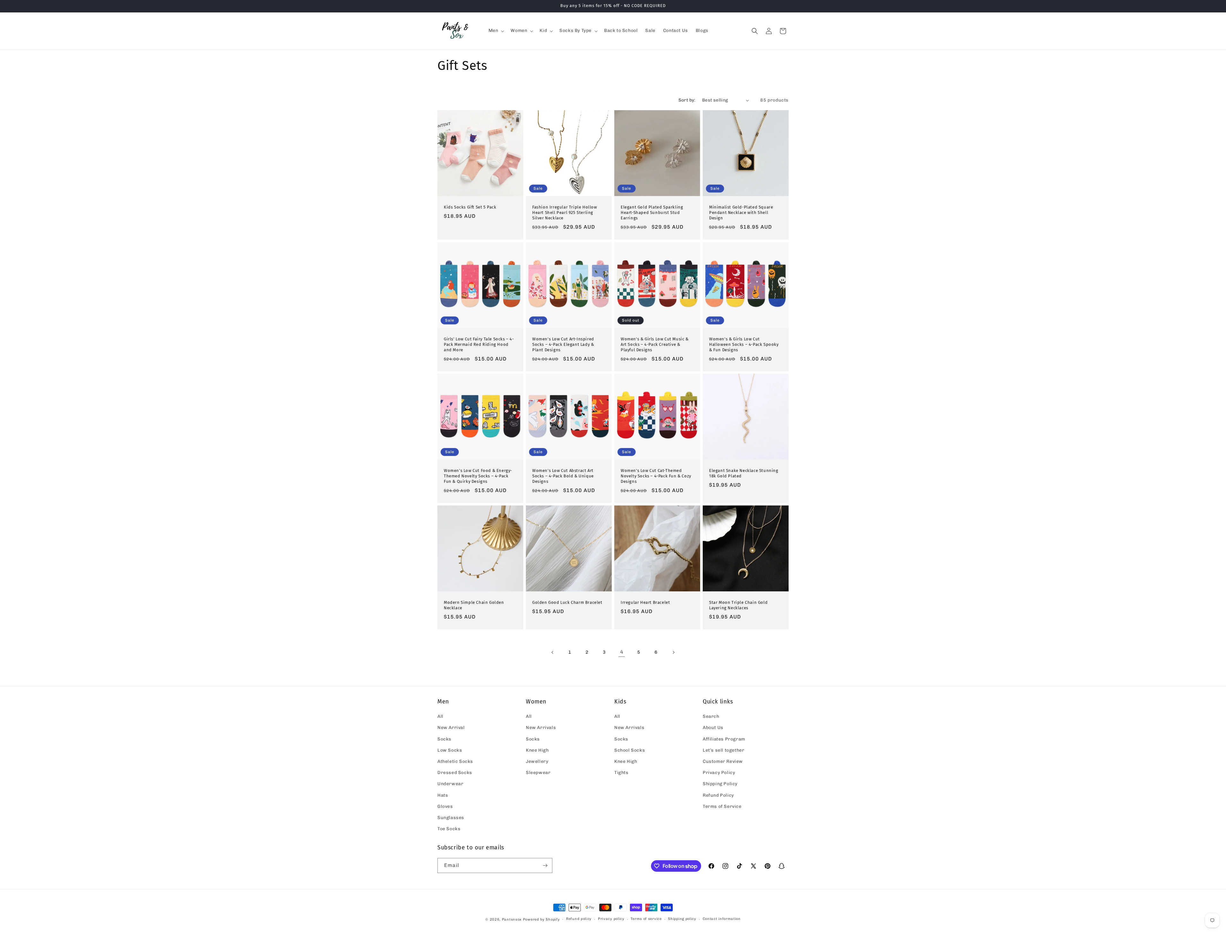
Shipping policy (682, 919)
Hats (442, 795)
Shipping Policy (720, 783)
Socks (444, 739)
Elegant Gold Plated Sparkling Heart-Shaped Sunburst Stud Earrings (652, 212)
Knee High (537, 750)
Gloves (445, 806)
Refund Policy (718, 795)
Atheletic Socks (455, 761)
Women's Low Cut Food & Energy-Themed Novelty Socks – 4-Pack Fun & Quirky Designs (478, 476)
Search (711, 716)
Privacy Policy (719, 772)
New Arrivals (541, 727)
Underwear (450, 783)
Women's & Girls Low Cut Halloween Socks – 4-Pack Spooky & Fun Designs (744, 344)
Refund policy (579, 919)
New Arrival (451, 727)
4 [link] (622, 652)
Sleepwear (538, 772)
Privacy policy (611, 919)
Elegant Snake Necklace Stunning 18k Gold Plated (743, 473)
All (440, 716)
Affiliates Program (724, 739)
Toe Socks (448, 828)
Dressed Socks (454, 772)
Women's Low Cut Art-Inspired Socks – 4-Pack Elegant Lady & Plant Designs (563, 344)
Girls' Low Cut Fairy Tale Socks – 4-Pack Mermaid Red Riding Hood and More (479, 344)
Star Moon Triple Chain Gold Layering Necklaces (738, 605)
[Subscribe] (545, 865)
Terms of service (646, 919)
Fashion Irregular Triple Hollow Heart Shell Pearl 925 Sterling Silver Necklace (564, 212)
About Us (713, 727)
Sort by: (687, 100)
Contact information (722, 919)
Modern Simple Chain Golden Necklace (474, 605)
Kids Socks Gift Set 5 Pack (470, 207)
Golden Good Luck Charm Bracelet (567, 602)
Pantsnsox (512, 919)
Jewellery (537, 761)
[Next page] (673, 652)
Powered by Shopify (541, 919)
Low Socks (449, 750)
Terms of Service (722, 806)
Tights (621, 772)
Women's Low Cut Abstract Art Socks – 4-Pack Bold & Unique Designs (563, 476)
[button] (496, 30)
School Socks (629, 750)
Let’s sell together (723, 750)
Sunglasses (450, 817)
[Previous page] (553, 652)
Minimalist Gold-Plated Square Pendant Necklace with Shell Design (741, 212)
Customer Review (723, 761)
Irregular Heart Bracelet (645, 602)
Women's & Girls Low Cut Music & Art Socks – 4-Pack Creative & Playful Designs (655, 344)
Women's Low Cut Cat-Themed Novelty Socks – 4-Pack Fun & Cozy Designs (656, 476)
